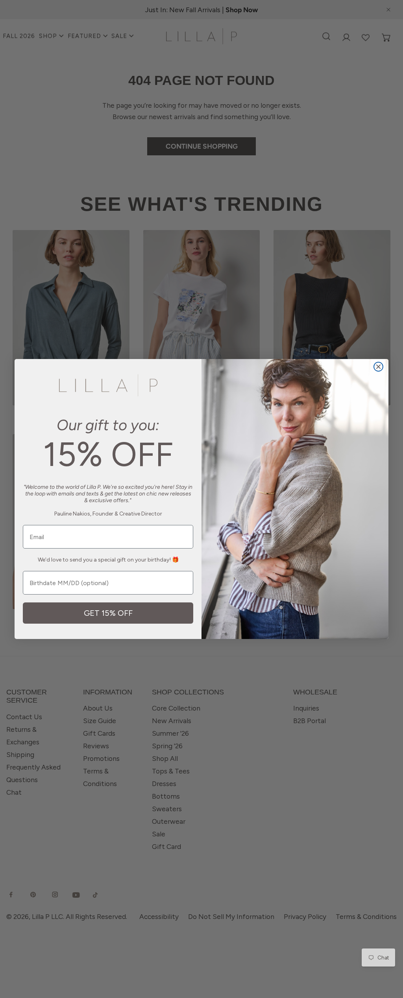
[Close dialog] (378, 366)
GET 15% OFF (108, 613)
